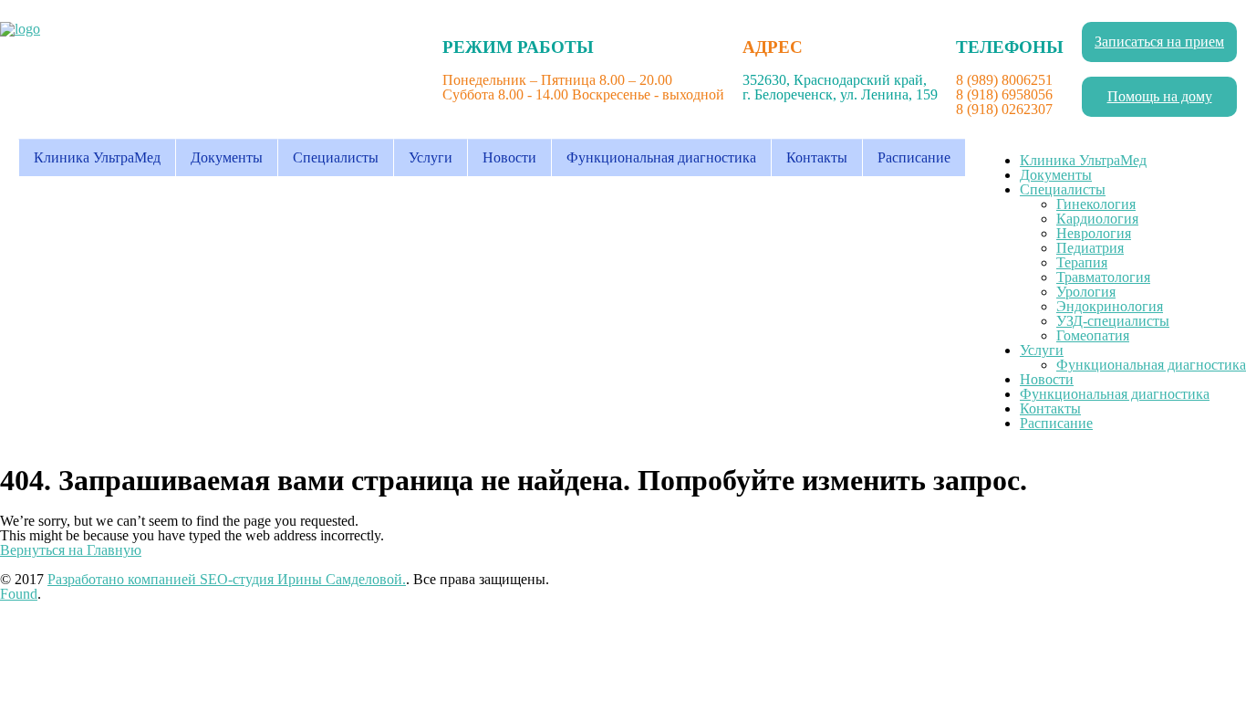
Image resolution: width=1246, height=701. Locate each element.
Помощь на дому (1159, 96)
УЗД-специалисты (1112, 321)
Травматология (1103, 277)
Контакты (816, 157)
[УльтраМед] (20, 29)
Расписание (913, 157)
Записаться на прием (1159, 41)
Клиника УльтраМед (97, 157)
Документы (227, 157)
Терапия (1081, 262)
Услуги (430, 157)
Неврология (1093, 233)
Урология (1086, 291)
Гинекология (1096, 204)
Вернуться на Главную (70, 550)
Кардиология (1097, 218)
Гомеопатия (1092, 335)
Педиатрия (1090, 248)
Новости (509, 157)
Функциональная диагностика (661, 157)
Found (18, 594)
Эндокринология (1109, 306)
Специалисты (336, 157)
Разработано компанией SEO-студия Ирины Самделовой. (226, 579)
